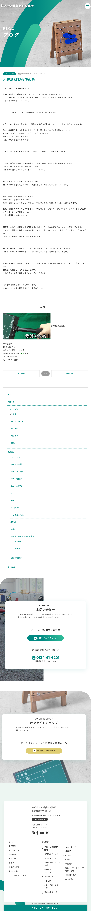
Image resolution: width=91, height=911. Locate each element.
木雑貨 (17, 548)
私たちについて (15, 850)
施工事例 (14, 428)
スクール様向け (17, 486)
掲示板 (13, 522)
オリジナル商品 (17, 471)
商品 (13, 529)
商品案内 (11, 452)
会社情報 (12, 854)
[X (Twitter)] (47, 833)
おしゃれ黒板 (16, 464)
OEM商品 (69, 879)
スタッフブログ (9, 74)
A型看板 (48, 880)
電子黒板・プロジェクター (51, 871)
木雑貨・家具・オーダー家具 (22, 536)
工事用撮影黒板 (17, 514)
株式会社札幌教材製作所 (17, 6)
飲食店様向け (17, 557)
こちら (21, 353)
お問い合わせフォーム (47, 637)
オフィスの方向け (52, 858)
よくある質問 (14, 867)
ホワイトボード (17, 421)
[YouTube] (42, 833)
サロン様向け (16, 478)
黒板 (13, 443)
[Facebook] (37, 833)
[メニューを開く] (88, 6)
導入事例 (12, 846)
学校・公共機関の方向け (51, 848)
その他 (13, 414)
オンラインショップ (46, 750)
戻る (45, 373)
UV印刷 (68, 855)
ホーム (10, 394)
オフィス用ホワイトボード (51, 886)
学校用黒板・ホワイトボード (52, 864)
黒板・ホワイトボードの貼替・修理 (75, 869)
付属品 (13, 500)
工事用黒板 (49, 876)
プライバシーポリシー (18, 875)
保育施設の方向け (52, 854)
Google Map (39, 819)
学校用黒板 (15, 507)
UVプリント (15, 457)
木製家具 (18, 541)
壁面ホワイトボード (51, 893)
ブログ (11, 862)
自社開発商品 (70, 875)
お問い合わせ (14, 871)
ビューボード (16, 493)
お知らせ (11, 401)
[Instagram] (33, 833)
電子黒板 (14, 435)
